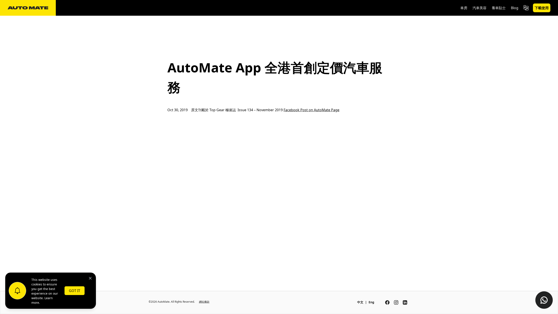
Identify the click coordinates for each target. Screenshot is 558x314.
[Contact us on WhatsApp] (544, 300)
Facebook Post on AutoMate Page (311, 110)
